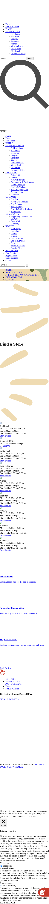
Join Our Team (11, 250)
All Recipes (16, 228)
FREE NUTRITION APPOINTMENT (22, 275)
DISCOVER (11, 172)
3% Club (15, 219)
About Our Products (19, 202)
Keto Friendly (17, 238)
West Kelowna (17, 46)
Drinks (14, 236)
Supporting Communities (21, 216)
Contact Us (5, 446)
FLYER (8, 29)
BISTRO (9, 143)
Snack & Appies (18, 246)
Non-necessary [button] (6, 883)
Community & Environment (23, 182)
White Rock (16, 48)
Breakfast (15, 231)
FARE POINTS (12, 26)
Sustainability (16, 206)
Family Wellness (18, 184)
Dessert (14, 233)
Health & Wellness (19, 187)
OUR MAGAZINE (14, 277)
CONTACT (10, 280)
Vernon (14, 44)
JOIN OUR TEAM (13, 272)
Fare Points (10, 141)
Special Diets (16, 248)
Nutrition (15, 194)
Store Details (5, 436)
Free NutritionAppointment (11, 254)
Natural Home (17, 192)
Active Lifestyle (18, 180)
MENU (3, 131)
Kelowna (15, 36)
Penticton (15, 41)
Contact (8, 260)
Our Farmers (16, 204)
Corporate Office (18, 53)
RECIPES (9, 226)
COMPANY (10, 197)
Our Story (15, 199)
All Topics (15, 175)
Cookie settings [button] (18, 816)
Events (8, 24)
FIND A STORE (12, 31)
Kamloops (15, 34)
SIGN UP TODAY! (9, 699)
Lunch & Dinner (18, 241)
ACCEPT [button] (32, 816)
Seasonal (15, 243)
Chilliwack (15, 51)
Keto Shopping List (19, 189)
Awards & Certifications (21, 209)
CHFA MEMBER (16, 767)
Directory (15, 224)
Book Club (15, 221)
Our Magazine (11, 258)
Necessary (7, 866)
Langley (14, 39)
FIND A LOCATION (14, 145)
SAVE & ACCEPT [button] (8, 903)
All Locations (17, 148)
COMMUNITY (12, 214)
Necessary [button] (4, 863)
